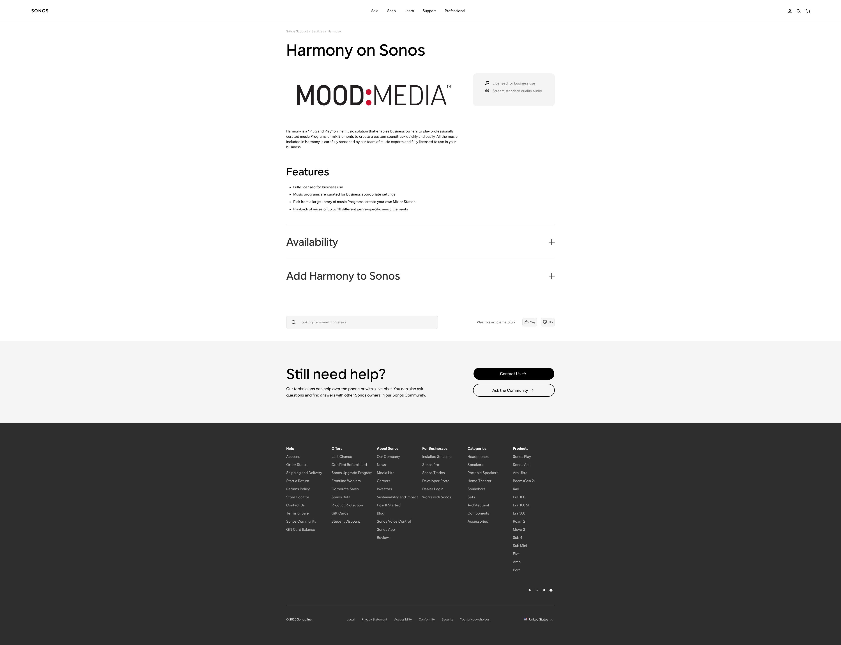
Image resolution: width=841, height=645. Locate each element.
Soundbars (476, 489)
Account (293, 456)
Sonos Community (301, 521)
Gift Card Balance (300, 529)
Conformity (427, 619)
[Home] (40, 11)
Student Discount (346, 521)
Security (447, 619)
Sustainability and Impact (397, 497)
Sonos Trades (433, 473)
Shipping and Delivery (304, 473)
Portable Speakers (483, 473)
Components (478, 513)
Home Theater (479, 481)
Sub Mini (520, 545)
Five (516, 554)
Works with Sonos (436, 497)
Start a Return (297, 481)
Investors (384, 489)
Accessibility (403, 619)
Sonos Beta (341, 497)
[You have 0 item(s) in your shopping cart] (808, 11)
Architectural (478, 505)
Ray (516, 489)
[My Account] (790, 11)
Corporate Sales (345, 489)
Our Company (388, 456)
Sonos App (386, 529)
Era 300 (519, 513)
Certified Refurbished (349, 464)
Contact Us (510, 373)
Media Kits (385, 473)
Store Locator (297, 497)
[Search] (798, 11)
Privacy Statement (374, 619)
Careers (383, 481)
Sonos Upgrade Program (352, 473)
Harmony (334, 31)
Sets (471, 497)
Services (318, 31)
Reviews (383, 537)
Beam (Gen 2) (524, 481)
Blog (380, 513)
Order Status (296, 464)
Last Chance (342, 456)
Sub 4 (517, 537)
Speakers (475, 464)
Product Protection (347, 505)
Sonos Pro (430, 464)
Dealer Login (432, 489)
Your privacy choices (474, 619)
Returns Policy (298, 489)
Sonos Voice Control (394, 521)
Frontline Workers (346, 481)
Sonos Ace (522, 464)
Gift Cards (340, 513)
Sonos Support (297, 31)
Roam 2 (519, 521)
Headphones (478, 456)
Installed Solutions (437, 456)
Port (516, 570)
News (381, 464)
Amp (517, 562)
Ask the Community (510, 390)
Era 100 (519, 497)
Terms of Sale (297, 513)
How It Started (389, 505)
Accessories (478, 521)
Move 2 (519, 529)
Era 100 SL (521, 505)
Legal (351, 619)
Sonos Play (522, 456)
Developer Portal (436, 481)
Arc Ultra (520, 473)
